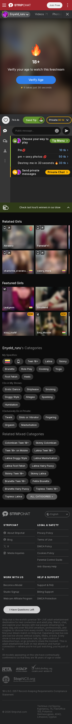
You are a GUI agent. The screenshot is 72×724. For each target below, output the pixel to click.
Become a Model (12, 585)
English (54, 514)
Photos (60, 14)
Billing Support (45, 592)
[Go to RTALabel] (7, 669)
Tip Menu (58, 140)
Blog (9, 539)
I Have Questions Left (21, 609)
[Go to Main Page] (22, 5)
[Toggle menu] (4, 5)
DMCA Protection (46, 598)
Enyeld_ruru (11, 348)
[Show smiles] (57, 130)
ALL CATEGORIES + (41, 496)
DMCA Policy (44, 546)
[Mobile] (18, 361)
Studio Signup (11, 592)
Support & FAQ (45, 585)
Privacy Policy (45, 533)
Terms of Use (44, 539)
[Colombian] (7, 361)
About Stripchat (16, 533)
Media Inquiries (15, 553)
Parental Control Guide (49, 560)
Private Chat (56, 172)
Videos (41, 14)
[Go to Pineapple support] (6, 679)
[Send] (66, 131)
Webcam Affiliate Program (17, 598)
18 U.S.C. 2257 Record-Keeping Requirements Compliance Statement (34, 693)
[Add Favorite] (6, 120)
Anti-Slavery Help (47, 566)
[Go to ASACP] (22, 670)
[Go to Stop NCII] (24, 679)
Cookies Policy (45, 553)
